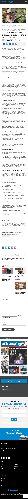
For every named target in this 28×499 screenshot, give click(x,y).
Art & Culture (4, 470)
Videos (2, 472)
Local (19, 40)
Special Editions (14, 381)
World (2, 468)
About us (3, 478)
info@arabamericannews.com (7, 455)
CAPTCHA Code (21, 315)
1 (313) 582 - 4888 (5, 452)
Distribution (3, 482)
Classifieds (16, 472)
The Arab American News (11, 493)
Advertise (3, 480)
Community (18, 269)
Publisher (3, 483)
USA (2, 466)
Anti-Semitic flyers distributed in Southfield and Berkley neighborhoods (20, 292)
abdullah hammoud (9, 232)
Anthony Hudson (18, 232)
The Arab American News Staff (9, 40)
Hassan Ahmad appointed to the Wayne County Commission (20, 278)
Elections (16, 464)
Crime (15, 468)
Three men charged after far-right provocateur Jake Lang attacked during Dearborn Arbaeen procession (7, 279)
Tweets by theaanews (5, 389)
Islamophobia (14, 234)
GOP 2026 (9, 234)
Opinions (16, 466)
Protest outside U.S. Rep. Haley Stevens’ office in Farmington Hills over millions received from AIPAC (15, 254)
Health (15, 470)
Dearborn (4, 234)
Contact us (3, 485)
